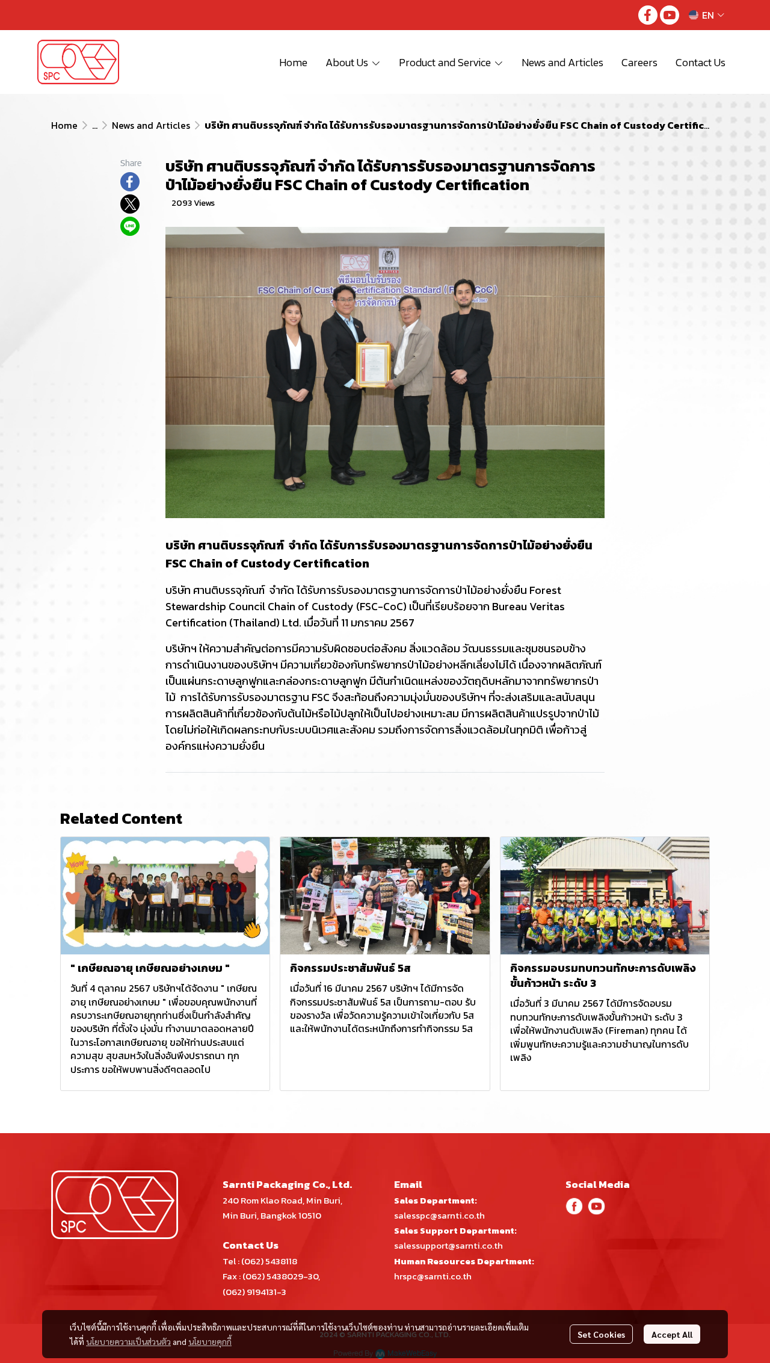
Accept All (671, 1334)
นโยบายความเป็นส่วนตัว (128, 1341)
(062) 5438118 (269, 1261)
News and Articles (151, 125)
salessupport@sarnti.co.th (448, 1245)
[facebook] (648, 15)
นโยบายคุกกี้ (210, 1341)
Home (64, 125)
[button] (706, 15)
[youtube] (669, 15)
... (94, 125)
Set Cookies (601, 1334)
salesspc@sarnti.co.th (439, 1215)
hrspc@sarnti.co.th (433, 1276)
